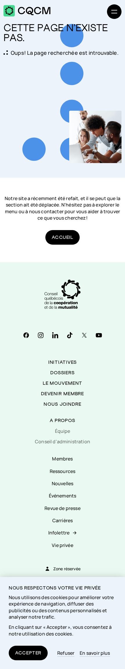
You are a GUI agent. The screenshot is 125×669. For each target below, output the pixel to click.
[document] (62, 623)
